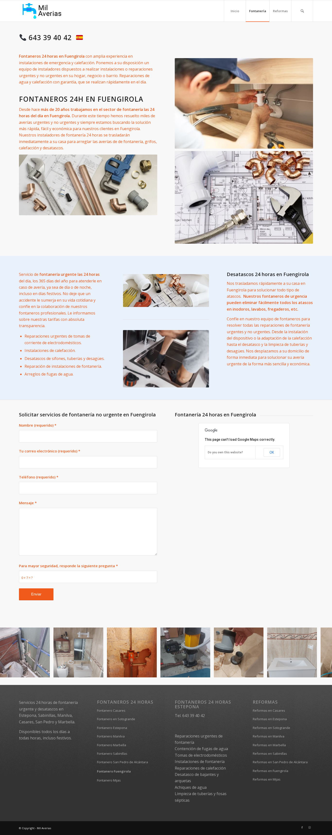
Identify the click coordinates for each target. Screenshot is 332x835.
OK (272, 452)
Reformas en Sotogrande (271, 728)
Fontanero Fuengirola (114, 771)
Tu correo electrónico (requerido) (49, 451)
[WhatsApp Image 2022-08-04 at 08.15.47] (258, 672)
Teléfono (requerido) (38, 477)
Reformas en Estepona (270, 719)
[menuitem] (235, 11)
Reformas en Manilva (268, 736)
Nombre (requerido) (37, 425)
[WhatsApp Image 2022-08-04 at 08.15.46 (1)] (98, 672)
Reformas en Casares (269, 710)
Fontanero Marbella (111, 745)
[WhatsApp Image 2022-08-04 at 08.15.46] (312, 672)
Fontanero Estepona (112, 728)
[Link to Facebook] (302, 827)
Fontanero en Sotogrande (116, 719)
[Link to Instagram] (309, 827)
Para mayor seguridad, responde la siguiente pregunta (68, 565)
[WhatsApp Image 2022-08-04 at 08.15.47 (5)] (151, 672)
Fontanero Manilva (111, 736)
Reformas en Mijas (266, 779)
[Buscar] (302, 11)
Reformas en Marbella (269, 745)
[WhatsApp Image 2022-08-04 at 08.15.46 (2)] (205, 672)
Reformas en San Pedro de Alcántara (280, 762)
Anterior (11, 652)
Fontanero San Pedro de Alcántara (122, 762)
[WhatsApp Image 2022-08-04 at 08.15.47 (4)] (44, 672)
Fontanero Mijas (109, 780)
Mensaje (28, 502)
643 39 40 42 (51, 37)
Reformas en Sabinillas (270, 753)
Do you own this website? (225, 452)
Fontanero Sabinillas (112, 753)
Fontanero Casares (111, 710)
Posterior (321, 652)
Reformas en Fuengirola (270, 771)
